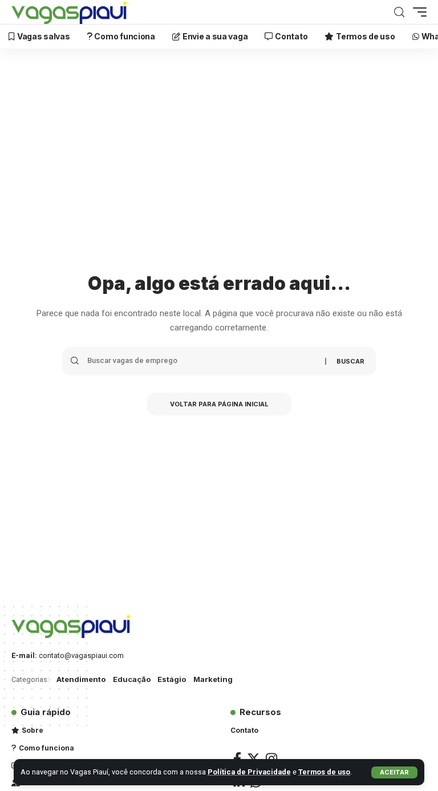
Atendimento (81, 679)
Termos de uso (324, 772)
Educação (132, 679)
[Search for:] (202, 361)
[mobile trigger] (417, 12)
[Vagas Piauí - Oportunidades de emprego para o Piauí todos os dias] (69, 12)
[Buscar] (399, 12)
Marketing (213, 679)
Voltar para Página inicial (219, 404)
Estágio (171, 679)
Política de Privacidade (249, 772)
